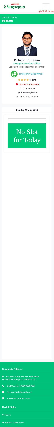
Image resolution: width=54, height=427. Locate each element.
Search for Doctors (15, 422)
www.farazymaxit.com (18, 398)
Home (4, 17)
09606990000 (27, 385)
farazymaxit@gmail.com (19, 392)
